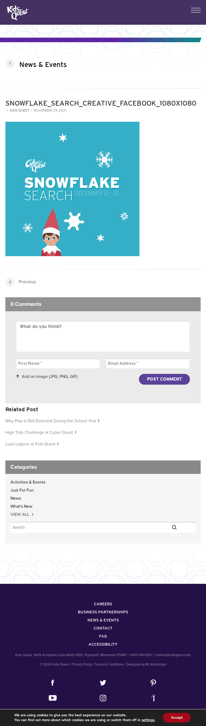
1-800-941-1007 (141, 655)
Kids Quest (17, 13)
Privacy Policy (82, 664)
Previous (27, 281)
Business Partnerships (103, 612)
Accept (177, 717)
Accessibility (103, 644)
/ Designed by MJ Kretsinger (145, 664)
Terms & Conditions (109, 664)
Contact (103, 628)
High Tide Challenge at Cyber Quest (39, 432)
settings (148, 720)
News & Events (43, 64)
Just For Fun (22, 490)
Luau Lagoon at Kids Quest (30, 444)
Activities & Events (27, 482)
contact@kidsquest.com (173, 655)
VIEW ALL (20, 514)
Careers (103, 604)
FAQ (103, 636)
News (15, 498)
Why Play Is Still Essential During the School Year (50, 421)
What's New (21, 506)
